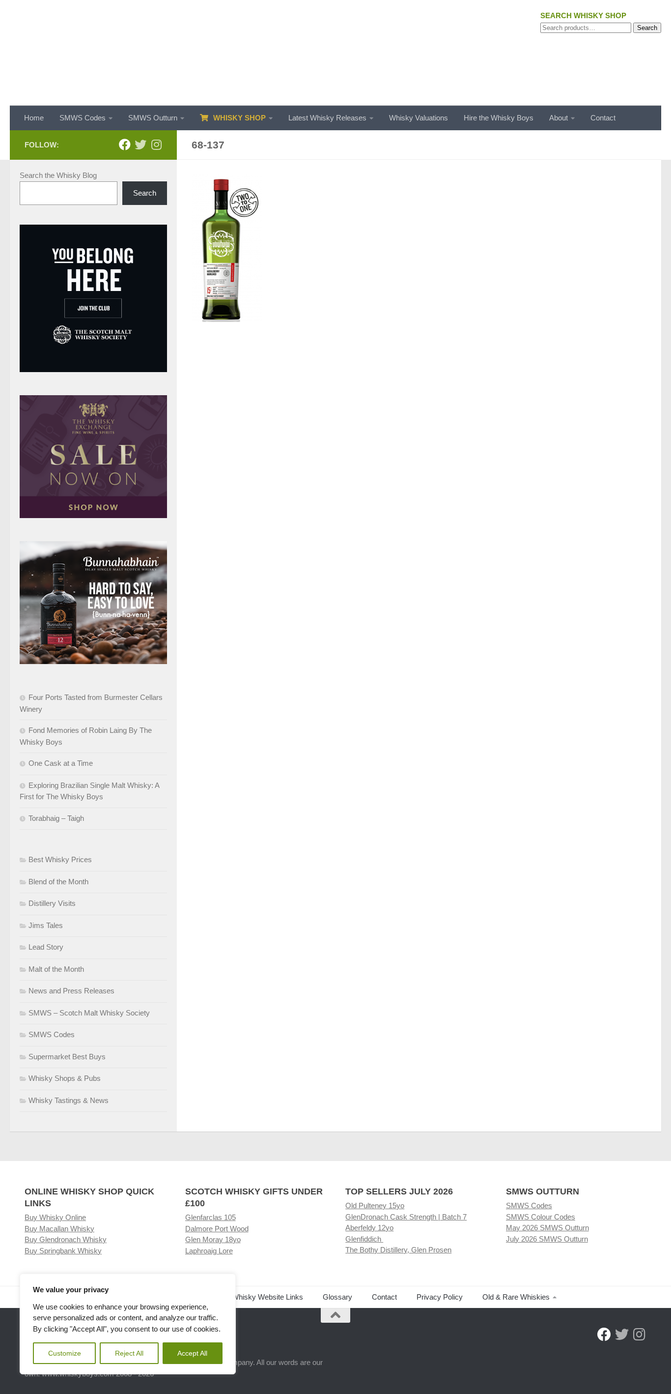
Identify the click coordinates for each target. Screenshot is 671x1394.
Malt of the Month (56, 969)
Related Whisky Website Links (254, 1297)
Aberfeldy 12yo (369, 1227)
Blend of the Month (58, 881)
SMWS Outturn (152, 118)
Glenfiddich (364, 1239)
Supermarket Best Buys (67, 1056)
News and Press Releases (71, 991)
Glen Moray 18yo (213, 1239)
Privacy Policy (440, 1297)
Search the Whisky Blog (58, 175)
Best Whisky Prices (60, 859)
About (558, 118)
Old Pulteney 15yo (374, 1205)
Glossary (337, 1297)
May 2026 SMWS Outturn (547, 1227)
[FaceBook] (125, 144)
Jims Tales (45, 925)
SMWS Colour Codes (540, 1217)
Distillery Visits (52, 903)
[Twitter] (140, 144)
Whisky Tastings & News (68, 1100)
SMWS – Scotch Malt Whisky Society (89, 1013)
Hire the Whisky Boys (498, 118)
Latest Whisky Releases (327, 118)
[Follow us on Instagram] (156, 144)
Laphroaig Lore (209, 1251)
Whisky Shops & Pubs (64, 1078)
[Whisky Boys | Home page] (335, 53)
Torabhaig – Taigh (56, 818)
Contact (602, 118)
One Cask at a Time (60, 763)
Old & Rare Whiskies (516, 1297)
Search (647, 27)
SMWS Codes (82, 118)
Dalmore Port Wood (217, 1228)
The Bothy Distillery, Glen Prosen (398, 1250)
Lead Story (45, 947)
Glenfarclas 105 (210, 1217)
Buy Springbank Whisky (63, 1251)
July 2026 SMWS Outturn (547, 1239)
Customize (64, 1353)
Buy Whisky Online (55, 1217)
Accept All (192, 1353)
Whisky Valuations (418, 118)
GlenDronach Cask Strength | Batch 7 (406, 1217)
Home (34, 118)
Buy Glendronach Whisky (66, 1239)
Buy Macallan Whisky (59, 1228)
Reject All (129, 1353)
